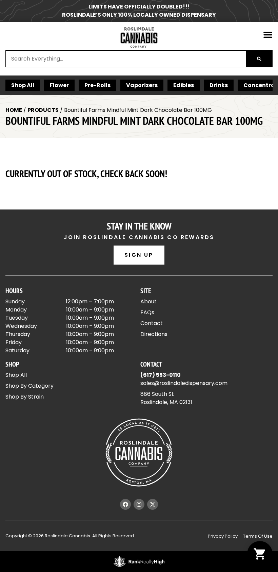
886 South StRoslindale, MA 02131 (166, 398)
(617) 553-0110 (160, 375)
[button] (268, 34)
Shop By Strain (24, 397)
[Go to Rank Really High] (139, 561)
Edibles (183, 85)
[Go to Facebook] (125, 504)
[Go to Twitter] (152, 504)
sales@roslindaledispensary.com (183, 383)
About (148, 301)
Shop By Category (29, 386)
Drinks (219, 85)
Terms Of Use (258, 536)
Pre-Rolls (97, 85)
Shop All (22, 85)
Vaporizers (142, 85)
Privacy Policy (223, 536)
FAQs (147, 312)
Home (13, 110)
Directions (153, 334)
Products (43, 110)
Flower (59, 85)
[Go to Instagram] (139, 504)
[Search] (259, 59)
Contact (151, 323)
